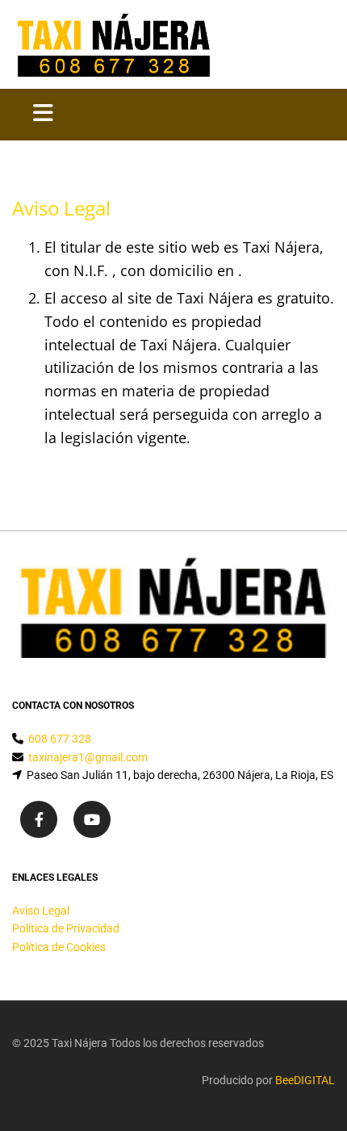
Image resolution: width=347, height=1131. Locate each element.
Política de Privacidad (65, 928)
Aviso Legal (40, 910)
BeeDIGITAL (305, 1080)
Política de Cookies (59, 946)
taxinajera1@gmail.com (88, 757)
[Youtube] (92, 819)
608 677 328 (59, 738)
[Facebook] (38, 819)
